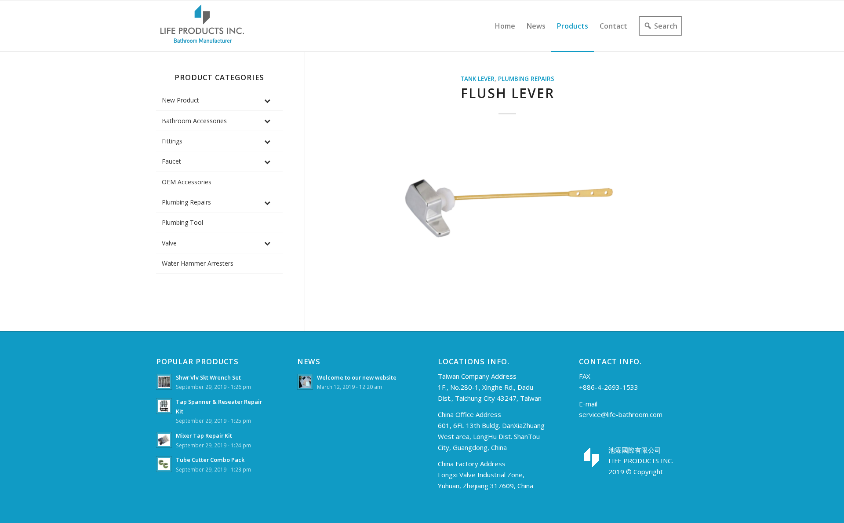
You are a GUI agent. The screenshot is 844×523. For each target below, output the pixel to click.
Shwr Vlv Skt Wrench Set (208, 377)
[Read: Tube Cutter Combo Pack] (164, 464)
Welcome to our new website (357, 377)
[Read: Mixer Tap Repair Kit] (164, 440)
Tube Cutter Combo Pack (210, 460)
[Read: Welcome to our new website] (305, 382)
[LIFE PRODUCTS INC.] (202, 25)
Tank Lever (477, 79)
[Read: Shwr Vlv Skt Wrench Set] (164, 382)
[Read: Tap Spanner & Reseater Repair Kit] (164, 406)
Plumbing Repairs (526, 79)
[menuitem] (505, 25)
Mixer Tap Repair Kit (204, 435)
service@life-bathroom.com (620, 414)
